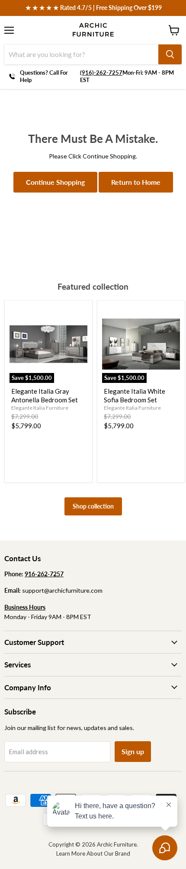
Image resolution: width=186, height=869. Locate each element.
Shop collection (93, 506)
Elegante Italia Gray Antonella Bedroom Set (44, 395)
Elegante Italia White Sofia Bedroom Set (134, 395)
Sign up (133, 751)
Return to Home (135, 182)
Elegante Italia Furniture (39, 407)
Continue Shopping (55, 182)
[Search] (170, 54)
